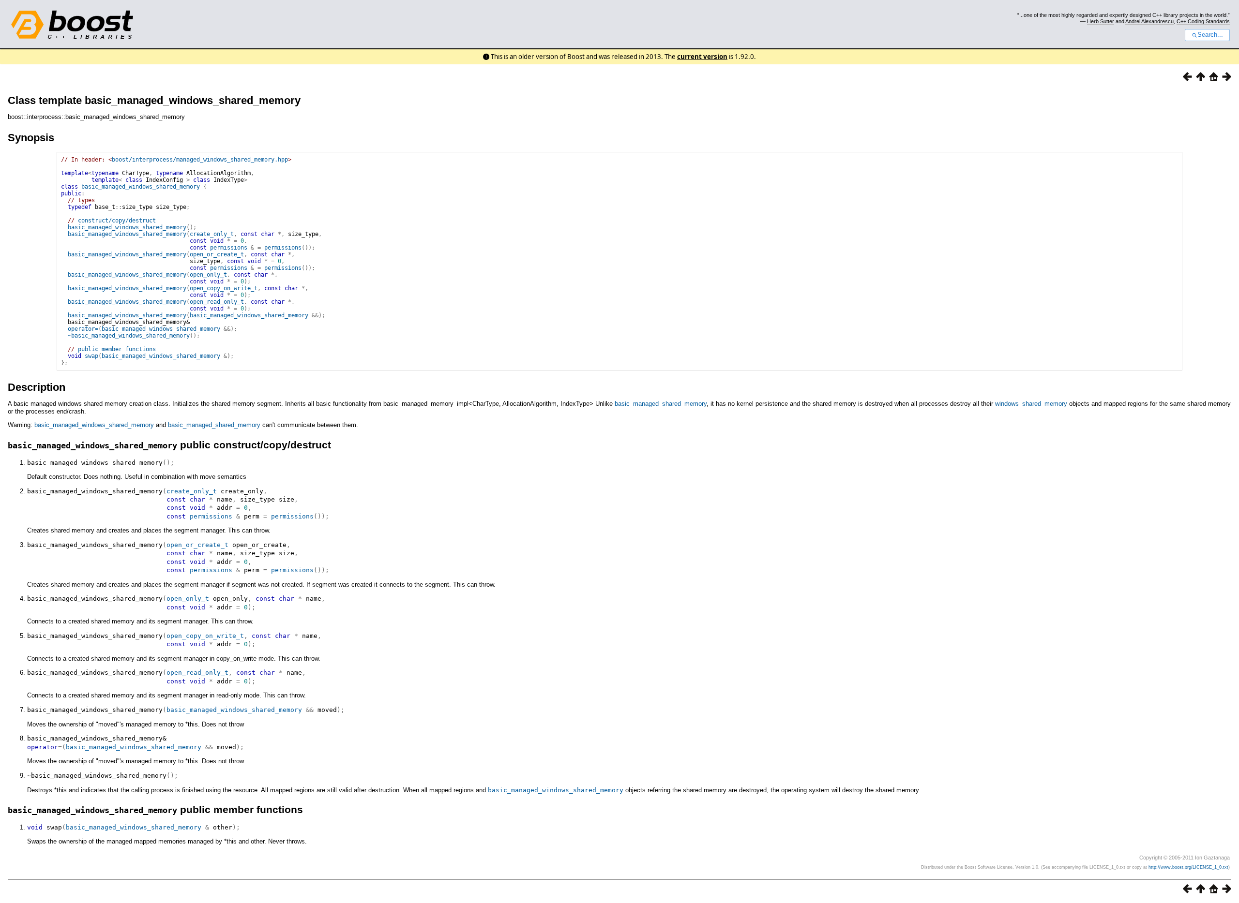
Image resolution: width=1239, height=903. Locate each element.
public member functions (117, 349)
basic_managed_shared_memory (661, 403)
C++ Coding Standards (1203, 21)
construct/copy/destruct (117, 220)
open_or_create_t (217, 254)
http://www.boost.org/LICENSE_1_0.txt (1188, 867)
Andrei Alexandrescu (1149, 21)
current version (702, 56)
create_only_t (212, 234)
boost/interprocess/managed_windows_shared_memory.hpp (200, 159)
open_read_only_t (217, 301)
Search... (1210, 34)
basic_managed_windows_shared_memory (140, 186)
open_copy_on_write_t (223, 288)
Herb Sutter (1100, 21)
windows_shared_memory (1031, 403)
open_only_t (208, 274)
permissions (228, 247)
